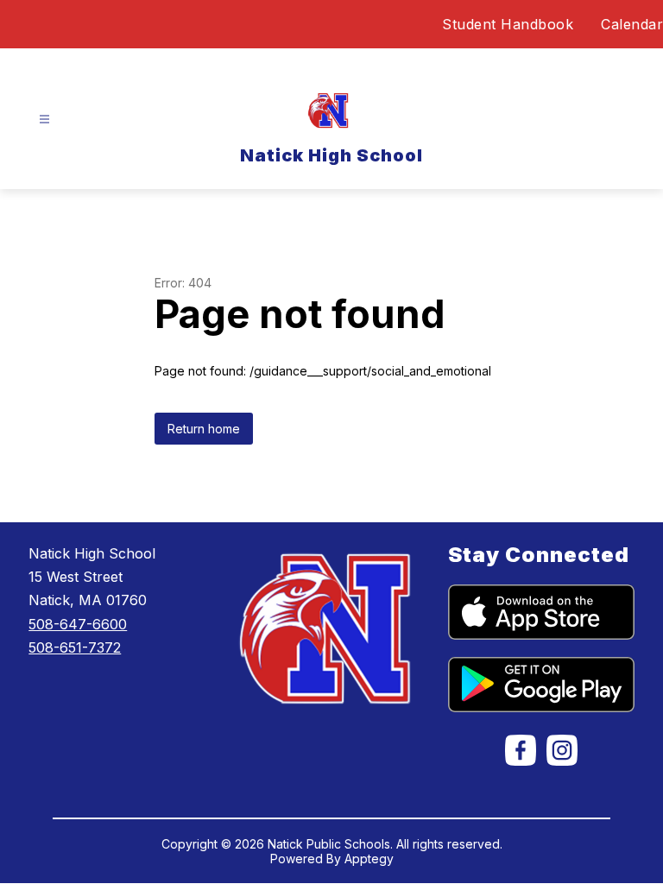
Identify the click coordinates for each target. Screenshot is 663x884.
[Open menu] (44, 119)
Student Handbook (507, 24)
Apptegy (369, 858)
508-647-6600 (77, 624)
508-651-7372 (74, 647)
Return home (203, 428)
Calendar (632, 24)
